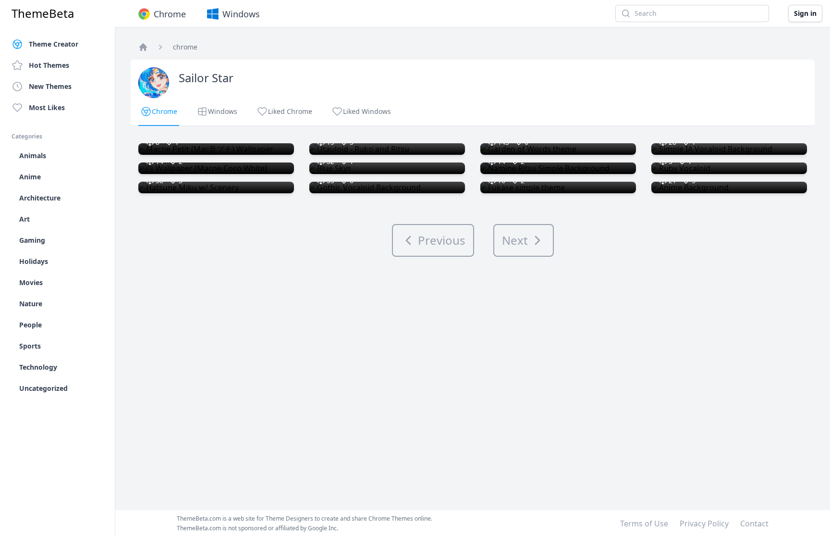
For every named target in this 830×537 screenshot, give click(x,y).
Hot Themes (49, 65)
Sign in (805, 13)
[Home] (143, 47)
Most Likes (47, 107)
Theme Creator (53, 44)
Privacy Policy (704, 523)
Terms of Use (644, 523)
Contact (754, 523)
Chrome (170, 14)
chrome (185, 46)
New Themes (50, 86)
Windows (241, 14)
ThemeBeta (43, 13)
